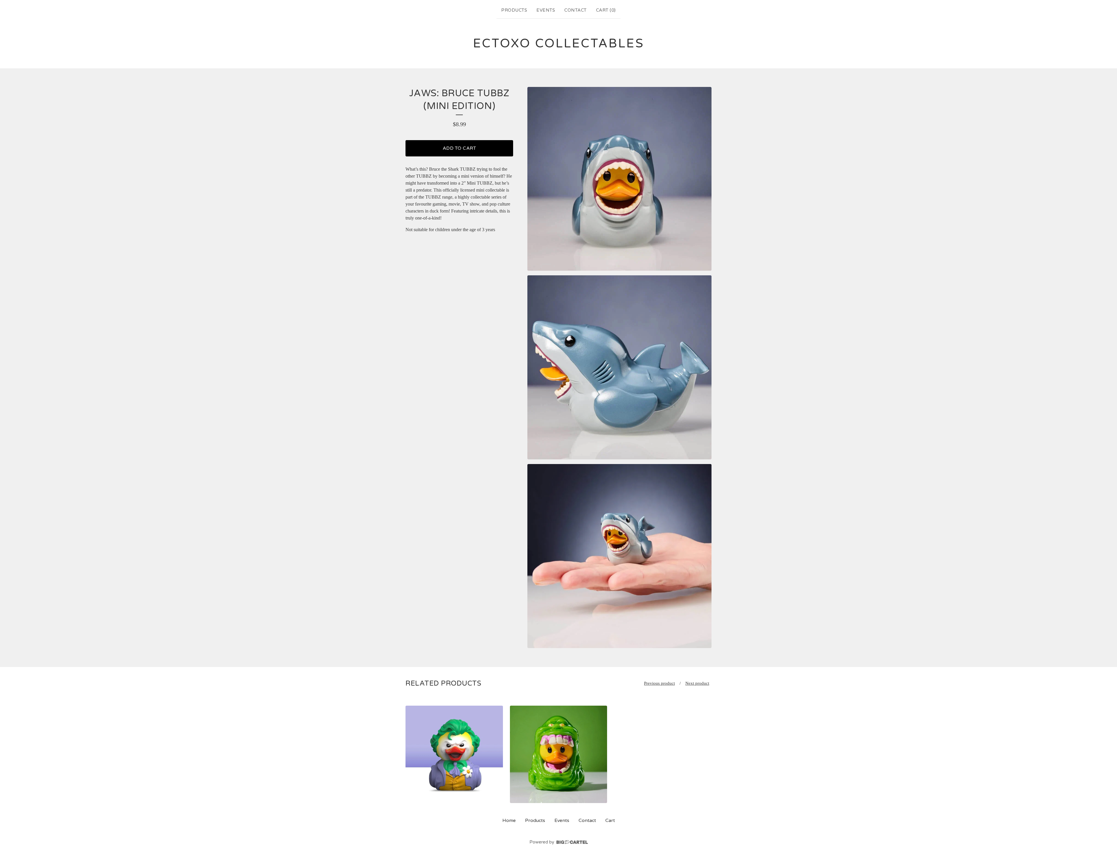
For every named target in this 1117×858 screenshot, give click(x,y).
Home (509, 820)
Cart (610, 820)
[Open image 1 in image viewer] (619, 179)
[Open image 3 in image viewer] (619, 556)
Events (545, 10)
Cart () (606, 10)
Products (514, 10)
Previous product (659, 683)
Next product (697, 683)
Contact (575, 10)
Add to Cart (459, 148)
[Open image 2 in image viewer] (619, 367)
